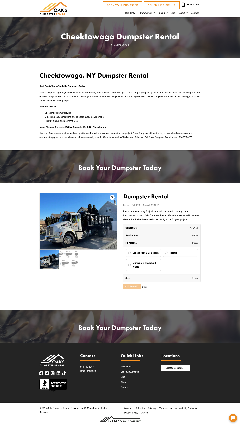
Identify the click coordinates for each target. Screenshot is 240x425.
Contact (195, 12)
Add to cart (132, 286)
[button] (154, 13)
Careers (144, 412)
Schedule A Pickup (130, 371)
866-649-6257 (87, 366)
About (182, 12)
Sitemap (152, 408)
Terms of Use (165, 408)
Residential (130, 12)
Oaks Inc (128, 408)
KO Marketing (90, 408)
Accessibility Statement (186, 408)
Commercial (146, 12)
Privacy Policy (131, 412)
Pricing (161, 12)
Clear (144, 286)
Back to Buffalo (121, 44)
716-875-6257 (178, 92)
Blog (173, 12)
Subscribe (140, 408)
